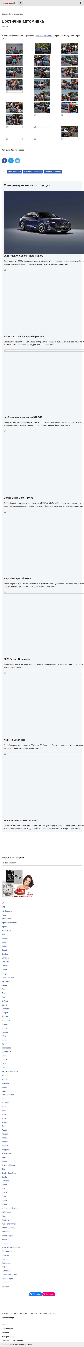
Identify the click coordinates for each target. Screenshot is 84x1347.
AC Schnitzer (7, 911)
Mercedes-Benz (8, 1095)
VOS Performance (9, 1224)
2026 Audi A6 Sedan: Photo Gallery (23, 255)
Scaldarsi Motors (8, 1165)
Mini (3, 1099)
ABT (3, 907)
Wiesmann (6, 1232)
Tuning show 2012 (14, 171)
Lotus (4, 1063)
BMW (4, 942)
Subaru (4, 1185)
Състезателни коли (9, 1275)
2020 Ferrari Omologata (17, 659)
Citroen (4, 970)
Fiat (3, 989)
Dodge (4, 974)
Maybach (5, 1083)
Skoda (4, 1177)
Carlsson (5, 958)
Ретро (4, 1267)
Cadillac (5, 954)
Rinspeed (5, 1150)
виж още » (65, 264)
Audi (3, 934)
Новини (5, 1259)
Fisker (4, 993)
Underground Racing (10, 1208)
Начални (5, 1255)
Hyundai (5, 1032)
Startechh (5, 1181)
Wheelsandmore (8, 1228)
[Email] (17, 160)
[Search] (80, 3)
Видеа (4, 1239)
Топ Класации (7, 1329)
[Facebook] (4, 160)
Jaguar (4, 1040)
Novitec (5, 1122)
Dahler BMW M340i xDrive (18, 497)
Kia (3, 1044)
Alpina (4, 927)
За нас (14, 1313)
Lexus (4, 1056)
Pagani (4, 1130)
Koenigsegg (6, 1048)
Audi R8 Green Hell (14, 739)
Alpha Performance (9, 923)
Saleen (4, 1161)
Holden (4, 1024)
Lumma (4, 1067)
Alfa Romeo (6, 919)
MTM (4, 1110)
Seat (3, 1169)
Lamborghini (6, 1052)
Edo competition (8, 977)
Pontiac (5, 1138)
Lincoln (4, 1060)
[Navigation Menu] (20, 3)
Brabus (4, 946)
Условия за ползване (48, 1313)
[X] (11, 160)
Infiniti (4, 1036)
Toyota (4, 1204)
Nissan (4, 1114)
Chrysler (5, 966)
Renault (5, 1146)
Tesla (4, 1196)
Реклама (23, 1313)
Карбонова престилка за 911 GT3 (23, 417)
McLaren (5, 1091)
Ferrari (4, 985)
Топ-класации (7, 1279)
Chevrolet (5, 962)
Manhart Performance (10, 1071)
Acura (4, 915)
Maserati (5, 1079)
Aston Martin (6, 930)
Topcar (4, 1200)
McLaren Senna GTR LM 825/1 (21, 820)
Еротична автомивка (53, 171)
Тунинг (4, 1282)
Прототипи (6, 1263)
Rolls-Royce (6, 1153)
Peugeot (5, 1134)
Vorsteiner (6, 1220)
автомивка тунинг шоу (33, 171)
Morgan (5, 1106)
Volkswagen (6, 1212)
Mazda (4, 1087)
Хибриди (5, 1286)
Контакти (33, 1313)
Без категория (7, 1236)
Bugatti (4, 950)
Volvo (4, 1216)
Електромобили (8, 1251)
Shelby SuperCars (9, 1173)
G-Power (5, 1001)
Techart (4, 1193)
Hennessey (6, 1020)
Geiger (4, 1005)
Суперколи (6, 1271)
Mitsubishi (6, 1103)
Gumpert (5, 1013)
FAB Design (6, 981)
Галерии (5, 26)
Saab (4, 1157)
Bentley (5, 938)
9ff (3, 903)
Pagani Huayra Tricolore (17, 578)
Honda (4, 1028)
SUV (3, 1189)
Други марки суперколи (11, 1247)
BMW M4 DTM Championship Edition (24, 336)
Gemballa (5, 1009)
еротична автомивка (44, 36)
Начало (4, 14)
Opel (3, 1126)
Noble (4, 1118)
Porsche (5, 1142)
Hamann (5, 1017)
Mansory (5, 1075)
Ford (3, 997)
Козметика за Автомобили (12, 1341)
